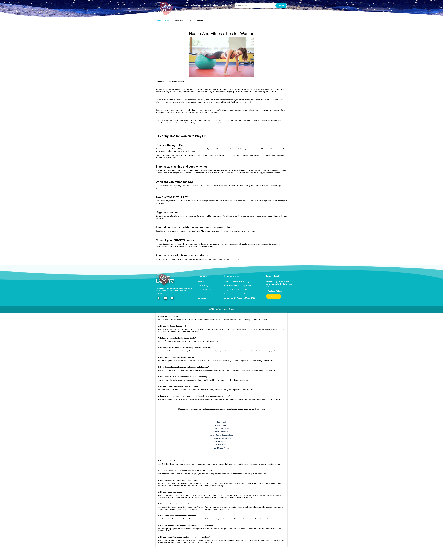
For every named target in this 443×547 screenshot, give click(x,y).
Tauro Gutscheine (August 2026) (236, 294)
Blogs (215, 4)
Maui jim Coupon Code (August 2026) (238, 286)
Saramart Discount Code (221, 432)
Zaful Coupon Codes (221, 448)
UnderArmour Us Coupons (221, 438)
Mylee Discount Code (221, 428)
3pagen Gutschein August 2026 (235, 290)
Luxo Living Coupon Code (221, 425)
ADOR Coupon (221, 444)
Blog (167, 20)
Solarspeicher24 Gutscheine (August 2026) (240, 298)
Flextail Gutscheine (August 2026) (236, 281)
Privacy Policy (203, 286)
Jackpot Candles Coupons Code (221, 435)
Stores (206, 4)
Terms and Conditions (206, 290)
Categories (195, 4)
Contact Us (226, 4)
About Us (201, 281)
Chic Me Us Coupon (221, 441)
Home (184, 4)
